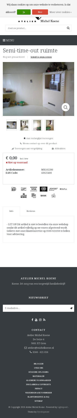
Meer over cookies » (61, 12)
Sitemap (39, 401)
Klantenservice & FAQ (38, 397)
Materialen (38, 376)
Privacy (38, 388)
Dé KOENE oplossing (39, 372)
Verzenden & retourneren (38, 392)
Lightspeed (62, 407)
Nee (40, 12)
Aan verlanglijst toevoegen (39, 138)
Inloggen (38, 364)
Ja (24, 12)
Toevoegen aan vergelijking (28, 148)
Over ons (38, 368)
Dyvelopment (43, 411)
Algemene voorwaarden (38, 380)
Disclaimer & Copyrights (38, 384)
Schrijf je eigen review (41, 56)
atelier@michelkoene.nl (41, 347)
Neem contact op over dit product (40, 143)
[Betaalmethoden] (14, 189)
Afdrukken (60, 148)
